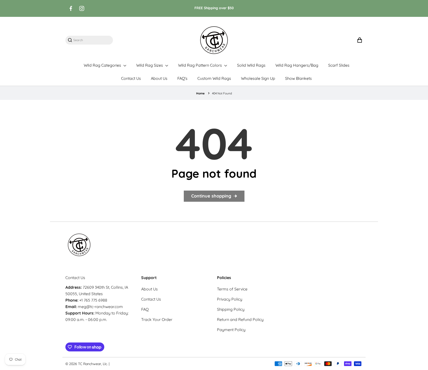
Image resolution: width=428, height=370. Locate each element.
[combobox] (91, 40)
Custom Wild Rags (214, 78)
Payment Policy (231, 329)
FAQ (145, 309)
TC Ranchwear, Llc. (93, 364)
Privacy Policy (229, 299)
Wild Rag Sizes (150, 65)
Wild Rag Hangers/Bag (296, 65)
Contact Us (131, 78)
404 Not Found (222, 93)
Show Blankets (298, 78)
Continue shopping (211, 196)
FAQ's (182, 78)
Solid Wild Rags (251, 65)
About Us (159, 78)
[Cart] (359, 40)
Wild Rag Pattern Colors (200, 65)
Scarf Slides (338, 65)
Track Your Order (156, 319)
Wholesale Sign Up (258, 78)
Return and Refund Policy (240, 319)
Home (200, 93)
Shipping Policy (230, 309)
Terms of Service (232, 288)
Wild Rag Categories (103, 65)
